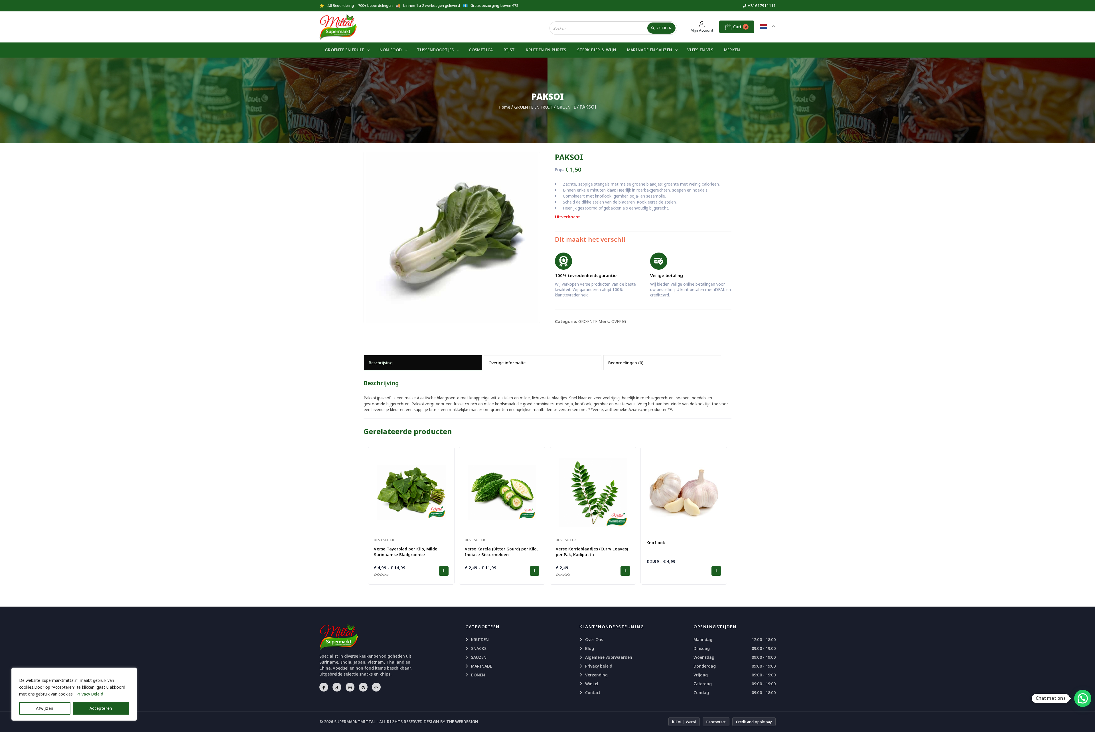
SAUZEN (478, 657)
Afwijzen (44, 708)
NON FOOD (391, 49)
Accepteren (101, 708)
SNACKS (478, 648)
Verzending (596, 675)
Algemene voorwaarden (608, 657)
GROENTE (566, 107)
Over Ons (594, 639)
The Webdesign (462, 721)
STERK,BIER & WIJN (596, 49)
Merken (732, 49)
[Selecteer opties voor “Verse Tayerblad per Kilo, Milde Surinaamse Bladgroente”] (443, 571)
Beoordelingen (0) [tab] (625, 362)
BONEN (478, 675)
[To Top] (1085, 720)
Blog (589, 648)
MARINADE (481, 666)
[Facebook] (323, 687)
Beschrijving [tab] (381, 362)
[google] (363, 687)
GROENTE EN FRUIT (344, 49)
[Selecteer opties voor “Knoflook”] (716, 571)
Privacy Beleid (90, 694)
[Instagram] (350, 687)
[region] (74, 694)
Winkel (591, 683)
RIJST (509, 49)
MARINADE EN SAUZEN (649, 49)
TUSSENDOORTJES (435, 49)
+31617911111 (762, 5)
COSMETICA (481, 49)
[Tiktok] (336, 687)
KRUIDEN (480, 639)
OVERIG (618, 321)
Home (504, 107)
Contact (592, 692)
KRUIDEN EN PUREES (546, 49)
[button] (625, 571)
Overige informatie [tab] (507, 362)
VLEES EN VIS (700, 49)
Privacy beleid (598, 666)
